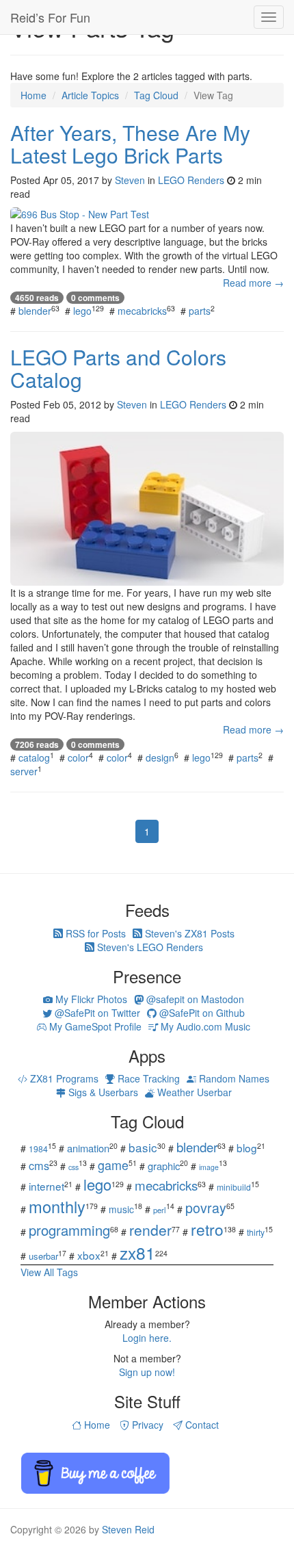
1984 (38, 1148)
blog (247, 1147)
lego (82, 310)
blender (34, 310)
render (150, 1229)
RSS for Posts (94, 933)
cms (39, 1165)
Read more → (253, 282)
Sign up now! (147, 1372)
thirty (256, 1232)
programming (69, 1230)
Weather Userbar (193, 1092)
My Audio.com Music (204, 1026)
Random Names (232, 1078)
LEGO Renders (191, 180)
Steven (130, 180)
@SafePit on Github (201, 1013)
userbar (43, 1255)
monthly (57, 1206)
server (24, 771)
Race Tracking (147, 1078)
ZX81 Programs (62, 1078)
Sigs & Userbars (102, 1092)
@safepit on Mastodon (194, 999)
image (209, 1167)
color (78, 757)
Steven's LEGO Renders (148, 947)
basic (143, 1147)
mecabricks (142, 310)
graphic (164, 1165)
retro (207, 1229)
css (73, 1167)
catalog (34, 757)
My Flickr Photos (90, 999)
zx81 (137, 1253)
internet (46, 1185)
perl (159, 1209)
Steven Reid (128, 1529)
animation (88, 1148)
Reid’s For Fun (50, 17)
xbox (89, 1254)
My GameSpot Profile (94, 1026)
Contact (201, 1424)
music (121, 1209)
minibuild (234, 1187)
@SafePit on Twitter (96, 1013)
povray (205, 1207)
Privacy (146, 1424)
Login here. (147, 1338)
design (160, 757)
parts (200, 310)
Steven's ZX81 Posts (188, 933)
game (113, 1165)
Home (95, 1424)
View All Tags (49, 1272)
